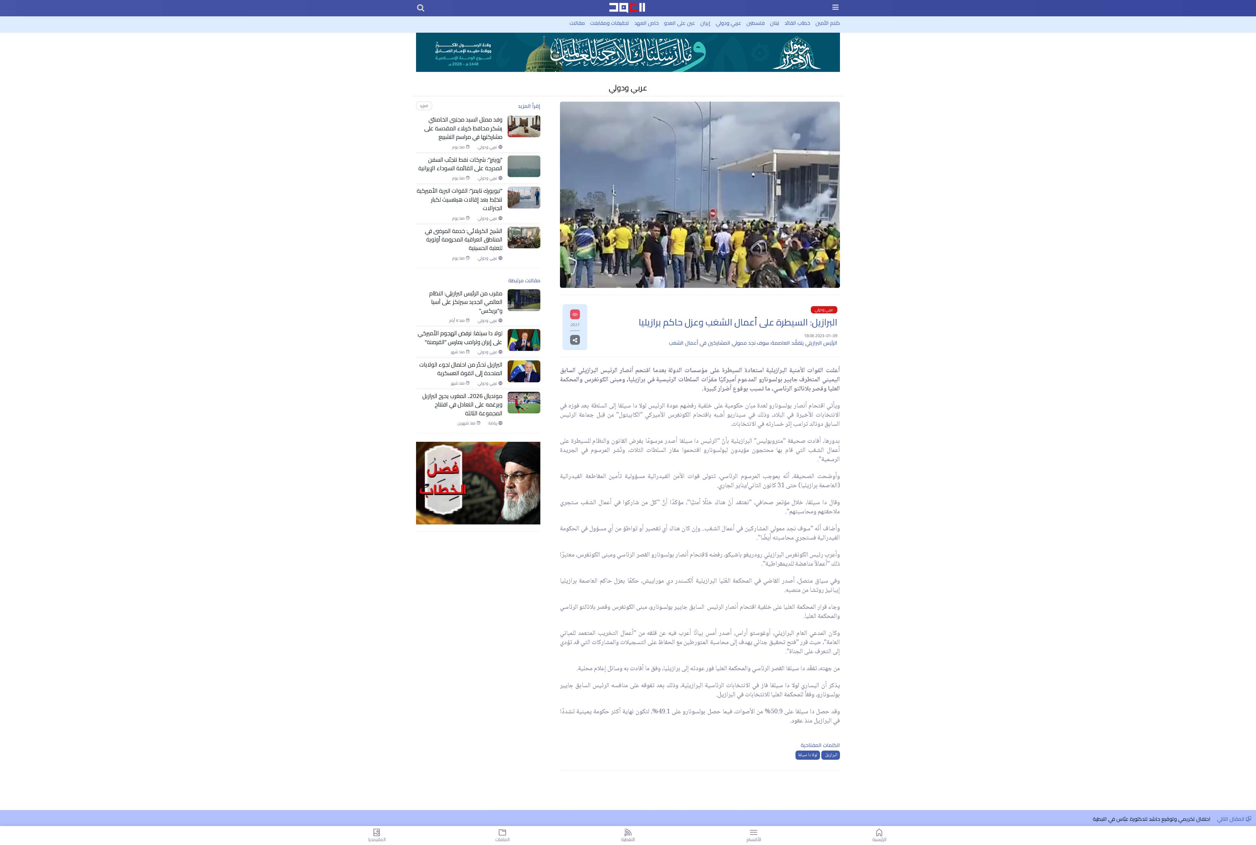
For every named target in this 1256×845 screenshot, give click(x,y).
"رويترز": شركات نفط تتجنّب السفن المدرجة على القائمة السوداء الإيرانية (460, 164)
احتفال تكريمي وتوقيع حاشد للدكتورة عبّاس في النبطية (1152, 819)
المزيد (424, 105)
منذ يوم (459, 147)
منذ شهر (458, 352)
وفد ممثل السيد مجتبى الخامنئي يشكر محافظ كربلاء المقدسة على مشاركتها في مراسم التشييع (463, 128)
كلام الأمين (827, 23)
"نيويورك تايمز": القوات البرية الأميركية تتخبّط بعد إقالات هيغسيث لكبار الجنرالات (459, 199)
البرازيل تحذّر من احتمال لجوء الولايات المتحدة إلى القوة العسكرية (460, 369)
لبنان (774, 23)
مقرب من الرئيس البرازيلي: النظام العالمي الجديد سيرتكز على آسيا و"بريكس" (465, 302)
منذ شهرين (467, 423)
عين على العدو (679, 23)
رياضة (493, 423)
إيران (705, 23)
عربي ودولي (728, 23)
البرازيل (830, 755)
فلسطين (755, 23)
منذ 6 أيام (457, 320)
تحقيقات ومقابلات (609, 23)
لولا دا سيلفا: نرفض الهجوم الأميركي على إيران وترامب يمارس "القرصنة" (460, 337)
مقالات (577, 23)
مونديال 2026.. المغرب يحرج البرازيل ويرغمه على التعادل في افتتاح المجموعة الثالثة (462, 405)
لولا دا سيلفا (807, 755)
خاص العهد (646, 23)
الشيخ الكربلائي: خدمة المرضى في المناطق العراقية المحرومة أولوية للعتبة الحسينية (463, 240)
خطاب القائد (797, 23)
